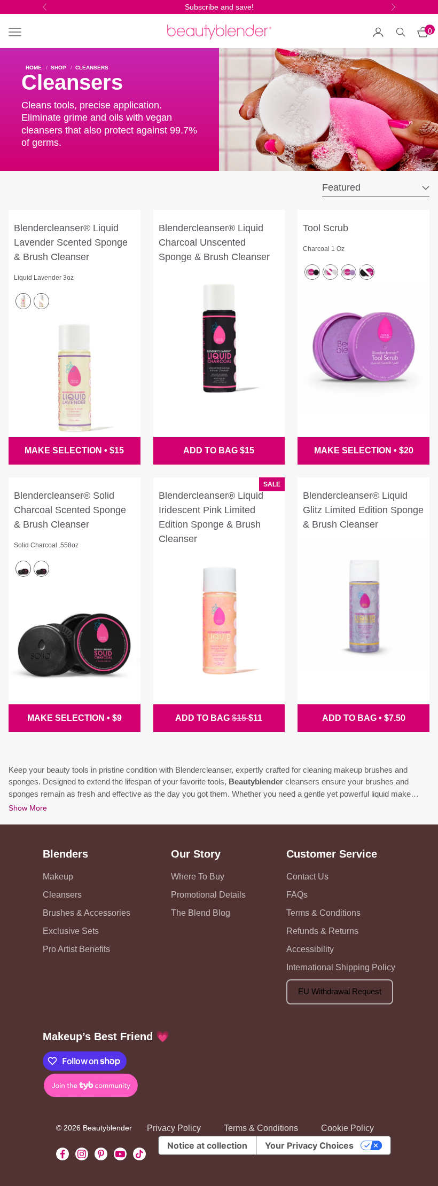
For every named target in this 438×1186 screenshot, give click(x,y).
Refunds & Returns (322, 931)
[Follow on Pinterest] (101, 1154)
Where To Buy (197, 876)
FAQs (297, 894)
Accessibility (310, 949)
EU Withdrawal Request (339, 991)
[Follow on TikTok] (139, 1154)
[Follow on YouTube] (120, 1154)
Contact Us (307, 876)
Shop (58, 67)
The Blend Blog (200, 912)
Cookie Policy (347, 1128)
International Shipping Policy (340, 967)
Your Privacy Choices (309, 1145)
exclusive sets (71, 931)
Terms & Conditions (323, 912)
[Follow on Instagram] (81, 1154)
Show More (28, 808)
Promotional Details (208, 894)
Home (34, 67)
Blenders (65, 854)
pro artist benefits (76, 949)
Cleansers (91, 67)
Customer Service (331, 854)
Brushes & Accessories (86, 912)
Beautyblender (256, 781)
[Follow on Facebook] (62, 1154)
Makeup (58, 876)
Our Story (196, 854)
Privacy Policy (174, 1128)
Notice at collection (207, 1145)
